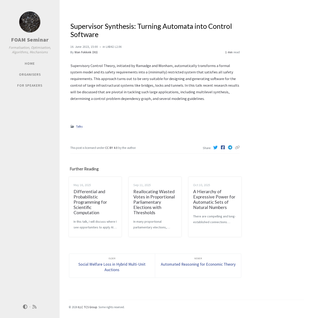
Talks (79, 126)
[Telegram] (231, 147)
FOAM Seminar (30, 39)
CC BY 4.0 (111, 148)
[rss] (34, 307)
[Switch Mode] (25, 307)
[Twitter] (216, 147)
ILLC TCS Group (87, 307)
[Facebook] (223, 147)
